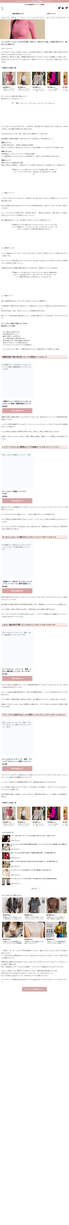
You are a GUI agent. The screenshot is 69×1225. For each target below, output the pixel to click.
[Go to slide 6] (19, 753)
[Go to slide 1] (16, 663)
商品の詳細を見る (17, 411)
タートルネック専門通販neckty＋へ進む (33, 989)
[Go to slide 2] (17, 663)
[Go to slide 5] (18, 753)
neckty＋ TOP (5, 17)
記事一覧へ (35, 888)
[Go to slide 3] (18, 663)
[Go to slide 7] (20, 753)
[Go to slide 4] (17, 753)
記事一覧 (13, 17)
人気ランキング (51, 13)
